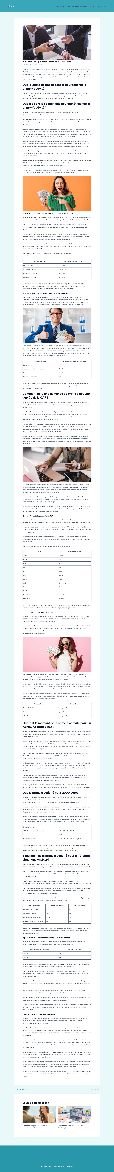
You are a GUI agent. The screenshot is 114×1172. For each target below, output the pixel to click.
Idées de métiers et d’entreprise (77, 6)
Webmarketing (101, 6)
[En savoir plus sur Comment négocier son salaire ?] (39, 1115)
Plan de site (69, 1166)
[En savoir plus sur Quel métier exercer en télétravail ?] (75, 1115)
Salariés (92, 6)
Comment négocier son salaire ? (35, 1126)
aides (43, 69)
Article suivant (94, 1089)
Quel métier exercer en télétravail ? (72, 1126)
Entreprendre (61, 6)
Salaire (25, 712)
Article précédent (20, 1089)
